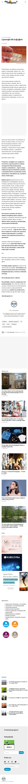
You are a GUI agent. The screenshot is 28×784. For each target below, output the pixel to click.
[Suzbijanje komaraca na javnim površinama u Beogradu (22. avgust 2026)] (4, 690)
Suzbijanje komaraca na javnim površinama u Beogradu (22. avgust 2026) (18, 690)
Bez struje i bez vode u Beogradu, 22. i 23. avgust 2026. (18, 705)
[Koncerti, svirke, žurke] (6, 634)
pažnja (8, 324)
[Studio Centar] (9, 742)
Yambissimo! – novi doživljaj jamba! (14, 605)
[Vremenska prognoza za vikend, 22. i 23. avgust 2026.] (4, 682)
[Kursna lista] (12, 544)
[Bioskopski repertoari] (6, 624)
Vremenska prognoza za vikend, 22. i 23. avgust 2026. (18, 682)
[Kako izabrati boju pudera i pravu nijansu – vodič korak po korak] (14, 488)
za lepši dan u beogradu (6, 326)
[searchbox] (11, 752)
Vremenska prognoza (11, 607)
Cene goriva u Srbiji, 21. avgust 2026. (18, 698)
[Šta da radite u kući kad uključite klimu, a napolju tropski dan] (14, 435)
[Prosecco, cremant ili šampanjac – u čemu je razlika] (14, 461)
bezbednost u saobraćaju (13, 321)
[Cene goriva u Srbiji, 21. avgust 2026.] (4, 697)
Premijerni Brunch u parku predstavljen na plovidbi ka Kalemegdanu (16, 713)
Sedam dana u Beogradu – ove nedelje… (16, 604)
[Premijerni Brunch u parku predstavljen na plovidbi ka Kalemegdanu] (4, 713)
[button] (2, 2)
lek (21, 321)
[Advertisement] (14, 19)
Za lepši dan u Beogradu (6, 37)
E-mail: (17, 763)
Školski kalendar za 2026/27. (13, 614)
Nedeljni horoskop (10, 615)
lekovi (3, 324)
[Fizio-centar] (15, 581)
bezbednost (4, 321)
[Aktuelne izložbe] (14, 634)
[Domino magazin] (9, 747)
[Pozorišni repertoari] (14, 624)
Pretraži (21, 752)
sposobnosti (14, 324)
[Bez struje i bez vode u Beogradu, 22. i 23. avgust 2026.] (4, 705)
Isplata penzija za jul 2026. (12, 609)
